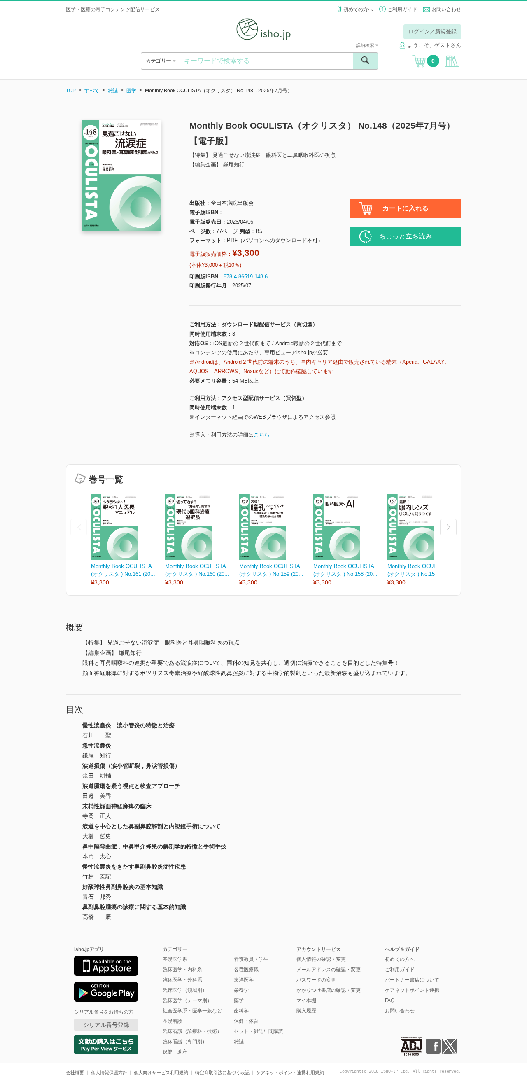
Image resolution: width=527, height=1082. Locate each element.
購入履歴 (306, 1011)
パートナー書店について (412, 980)
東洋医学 (244, 980)
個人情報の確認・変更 (321, 959)
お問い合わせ (446, 9)
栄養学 (241, 990)
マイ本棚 (306, 1000)
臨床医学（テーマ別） (187, 1000)
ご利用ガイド (402, 9)
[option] (128, 540)
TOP (71, 90)
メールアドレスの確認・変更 (328, 969)
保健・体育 (246, 1021)
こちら (262, 435)
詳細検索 (365, 45)
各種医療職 (246, 969)
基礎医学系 (175, 959)
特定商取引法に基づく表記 (222, 1072)
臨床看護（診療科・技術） (192, 1031)
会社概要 (75, 1072)
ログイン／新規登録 (432, 31)
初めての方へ (358, 9)
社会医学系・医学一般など (192, 1011)
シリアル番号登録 (106, 1024)
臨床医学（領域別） (185, 990)
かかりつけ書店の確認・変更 (328, 990)
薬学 (239, 1000)
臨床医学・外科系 (182, 980)
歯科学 (241, 1011)
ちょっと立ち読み (405, 236)
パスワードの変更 (316, 980)
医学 (131, 90)
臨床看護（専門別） (185, 1042)
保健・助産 (175, 1052)
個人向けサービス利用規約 (161, 1072)
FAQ (389, 1000)
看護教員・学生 (251, 959)
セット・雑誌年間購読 (258, 1031)
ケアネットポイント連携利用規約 (290, 1072)
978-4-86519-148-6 (246, 276)
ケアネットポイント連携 (412, 990)
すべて (91, 90)
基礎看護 (172, 1021)
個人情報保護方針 (109, 1072)
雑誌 (113, 90)
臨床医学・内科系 (182, 969)
